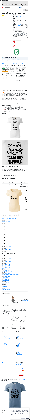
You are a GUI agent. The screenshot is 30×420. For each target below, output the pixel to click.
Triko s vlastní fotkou (5, 259)
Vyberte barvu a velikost (17, 40)
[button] (20, 7)
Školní (18, 352)
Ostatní (24, 16)
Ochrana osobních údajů (7, 340)
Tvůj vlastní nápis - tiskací (6, 265)
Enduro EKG (4, 244)
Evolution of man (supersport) (6, 224)
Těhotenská (18, 353)
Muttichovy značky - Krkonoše (6, 268)
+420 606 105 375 (19, 363)
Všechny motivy (19, 334)
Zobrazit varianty (3, 416)
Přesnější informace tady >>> (6, 72)
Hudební (18, 342)
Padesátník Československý (6, 262)
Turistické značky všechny (6, 277)
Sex (17, 350)
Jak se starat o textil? (7, 338)
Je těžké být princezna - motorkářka (7, 227)
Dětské (21, 16)
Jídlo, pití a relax (19, 343)
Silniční (17, 63)
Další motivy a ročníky (5, 63)
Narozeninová (6, 11)
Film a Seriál (18, 340)
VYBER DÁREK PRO (4, 2)
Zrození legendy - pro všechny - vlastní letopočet (9, 218)
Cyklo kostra (4, 283)
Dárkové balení (6, 336)
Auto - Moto (18, 335)
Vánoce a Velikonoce (20, 354)
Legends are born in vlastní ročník (7, 250)
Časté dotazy (6, 334)
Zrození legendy (11, 11)
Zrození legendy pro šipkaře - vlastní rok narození (9, 247)
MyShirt (18, 357)
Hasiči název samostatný (5, 280)
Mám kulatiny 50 (4, 286)
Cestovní (14, 63)
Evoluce (18, 339)
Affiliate (5, 339)
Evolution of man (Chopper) (6, 221)
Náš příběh (5, 343)
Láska (18, 345)
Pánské (15, 16)
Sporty (18, 351)
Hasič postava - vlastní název (6, 289)
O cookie (5, 342)
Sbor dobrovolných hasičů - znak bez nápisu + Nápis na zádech (11, 274)
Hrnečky (18, 336)
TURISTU (18, 4)
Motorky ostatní (20, 63)
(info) (18, 59)
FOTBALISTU (25, 4)
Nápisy (18, 347)
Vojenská (18, 355)
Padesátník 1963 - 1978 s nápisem (7, 271)
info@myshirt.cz (25, 300)
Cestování (18, 337)
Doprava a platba (6, 335)
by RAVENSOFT (25, 379)
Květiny (18, 344)
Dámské (18, 16)
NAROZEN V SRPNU (11, 4)
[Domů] (2, 11)
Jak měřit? (5, 337)
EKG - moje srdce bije (20, 338)
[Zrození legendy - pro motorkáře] (15, 127)
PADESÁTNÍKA (5, 4)
